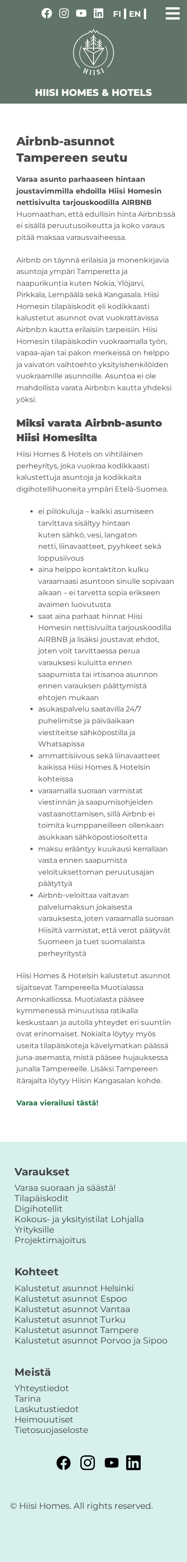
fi (117, 14)
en (135, 14)
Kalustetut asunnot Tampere (76, 1329)
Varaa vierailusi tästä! (57, 1103)
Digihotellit (39, 1208)
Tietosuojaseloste (51, 1429)
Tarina (28, 1398)
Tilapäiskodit (42, 1198)
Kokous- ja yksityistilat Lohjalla (79, 1219)
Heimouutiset (44, 1419)
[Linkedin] (98, 15)
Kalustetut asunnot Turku (70, 1319)
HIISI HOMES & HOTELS (93, 92)
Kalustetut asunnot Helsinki (74, 1288)
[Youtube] (81, 15)
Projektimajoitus (50, 1239)
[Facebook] (46, 15)
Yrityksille (34, 1229)
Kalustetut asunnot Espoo (71, 1298)
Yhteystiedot (42, 1388)
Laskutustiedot (47, 1408)
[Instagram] (64, 15)
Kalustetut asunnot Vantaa (72, 1308)
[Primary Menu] (173, 12)
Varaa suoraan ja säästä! (65, 1187)
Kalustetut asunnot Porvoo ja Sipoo (91, 1340)
